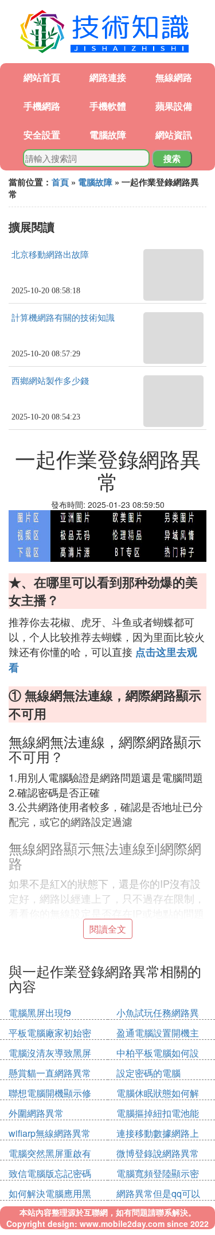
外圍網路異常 (36, 1113)
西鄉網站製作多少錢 (50, 381)
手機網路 (42, 105)
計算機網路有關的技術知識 (63, 318)
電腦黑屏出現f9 (40, 1012)
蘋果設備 (173, 105)
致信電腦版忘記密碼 (50, 1173)
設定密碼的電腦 (148, 1072)
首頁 (60, 182)
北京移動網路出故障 (50, 254)
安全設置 (42, 134)
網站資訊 (173, 134)
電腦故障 (107, 134)
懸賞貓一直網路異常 (50, 1072)
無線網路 (173, 77)
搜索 (172, 158)
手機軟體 (107, 105)
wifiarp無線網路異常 (50, 1133)
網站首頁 (42, 77)
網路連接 (107, 77)
